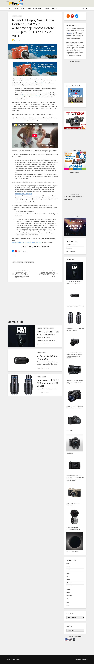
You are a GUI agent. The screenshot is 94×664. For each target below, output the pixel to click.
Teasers (52, 328)
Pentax (68, 589)
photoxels (16, 40)
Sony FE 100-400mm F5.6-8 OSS (47, 357)
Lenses (39, 352)
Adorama (69, 248)
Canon (68, 563)
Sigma (68, 599)
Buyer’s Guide (37, 8)
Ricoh (68, 592)
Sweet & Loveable (71, 251)
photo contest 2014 (29, 262)
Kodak (68, 573)
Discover (54, 8)
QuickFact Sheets (26, 8)
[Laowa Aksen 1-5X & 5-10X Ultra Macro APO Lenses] (21, 384)
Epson (68, 566)
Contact (13, 659)
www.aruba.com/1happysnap (23, 193)
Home (8, 8)
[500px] (76, 16)
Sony (44, 352)
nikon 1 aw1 (20, 262)
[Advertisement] (60, 3)
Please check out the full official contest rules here (26, 242)
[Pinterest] (72, 16)
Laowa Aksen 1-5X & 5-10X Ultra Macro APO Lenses (48, 383)
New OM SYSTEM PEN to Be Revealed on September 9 (48, 334)
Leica (67, 576)
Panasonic (69, 586)
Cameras (15, 8)
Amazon (70, 33)
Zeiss (67, 605)
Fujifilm (68, 570)
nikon (14, 262)
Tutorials (46, 8)
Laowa (39, 376)
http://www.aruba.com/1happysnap (30, 95)
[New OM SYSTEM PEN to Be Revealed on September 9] (21, 336)
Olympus (68, 582)
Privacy (18, 659)
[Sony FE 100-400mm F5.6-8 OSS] (21, 360)
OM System (46, 328)
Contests (15, 16)
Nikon (20, 16)
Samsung (69, 595)
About (8, 659)
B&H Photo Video (71, 244)
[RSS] (68, 16)
